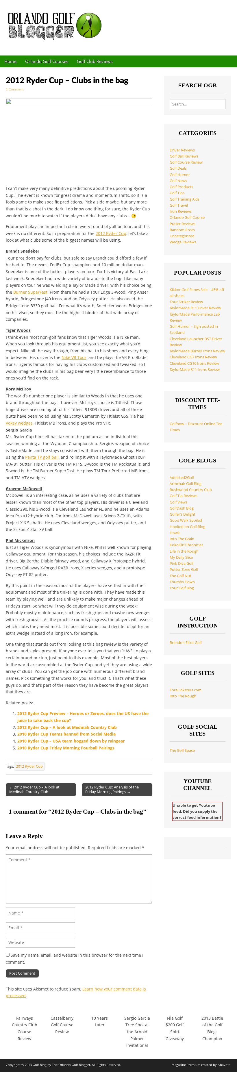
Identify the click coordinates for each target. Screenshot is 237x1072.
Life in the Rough (184, 551)
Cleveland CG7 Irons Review (193, 357)
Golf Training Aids (184, 199)
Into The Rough (183, 696)
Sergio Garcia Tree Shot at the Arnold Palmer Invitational (137, 1031)
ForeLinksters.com (185, 690)
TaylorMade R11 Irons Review (195, 369)
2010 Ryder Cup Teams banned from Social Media (66, 734)
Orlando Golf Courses (46, 61)
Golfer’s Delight (182, 514)
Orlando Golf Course (187, 217)
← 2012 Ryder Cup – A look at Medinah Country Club (34, 789)
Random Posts (182, 229)
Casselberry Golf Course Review (62, 1024)
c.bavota (224, 1064)
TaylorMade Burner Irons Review (197, 351)
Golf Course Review (186, 162)
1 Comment (15, 89)
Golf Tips (177, 192)
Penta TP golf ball (42, 457)
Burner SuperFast (30, 292)
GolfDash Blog (182, 508)
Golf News (178, 180)
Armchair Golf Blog (185, 483)
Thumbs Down (182, 581)
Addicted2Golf (182, 477)
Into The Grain (182, 538)
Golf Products (181, 186)
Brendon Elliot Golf (186, 642)
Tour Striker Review (186, 301)
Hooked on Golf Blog (187, 526)
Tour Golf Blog (182, 588)
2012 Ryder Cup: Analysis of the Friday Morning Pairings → (112, 789)
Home (10, 61)
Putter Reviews (182, 223)
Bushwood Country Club (191, 489)
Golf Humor (180, 174)
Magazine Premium (186, 1064)
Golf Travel (179, 205)
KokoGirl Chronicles (186, 545)
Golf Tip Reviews (183, 495)
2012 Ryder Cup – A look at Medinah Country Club (67, 727)
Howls (175, 532)
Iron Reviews (181, 211)
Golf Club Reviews (95, 61)
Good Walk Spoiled (186, 520)
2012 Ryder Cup (111, 233)
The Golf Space (182, 750)
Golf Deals (178, 168)
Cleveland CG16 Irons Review (194, 363)
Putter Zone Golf (184, 569)
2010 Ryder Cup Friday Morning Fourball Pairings (65, 748)
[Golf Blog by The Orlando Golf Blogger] (56, 23)
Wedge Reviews (183, 242)
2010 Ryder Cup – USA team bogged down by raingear (71, 741)
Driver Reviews (182, 150)
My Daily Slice (181, 557)
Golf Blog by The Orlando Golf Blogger (61, 1064)
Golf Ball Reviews (184, 156)
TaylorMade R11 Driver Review (195, 308)
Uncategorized (182, 236)
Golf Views (178, 502)
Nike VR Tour (74, 357)
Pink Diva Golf (181, 563)
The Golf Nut (180, 575)
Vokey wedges (19, 423)
